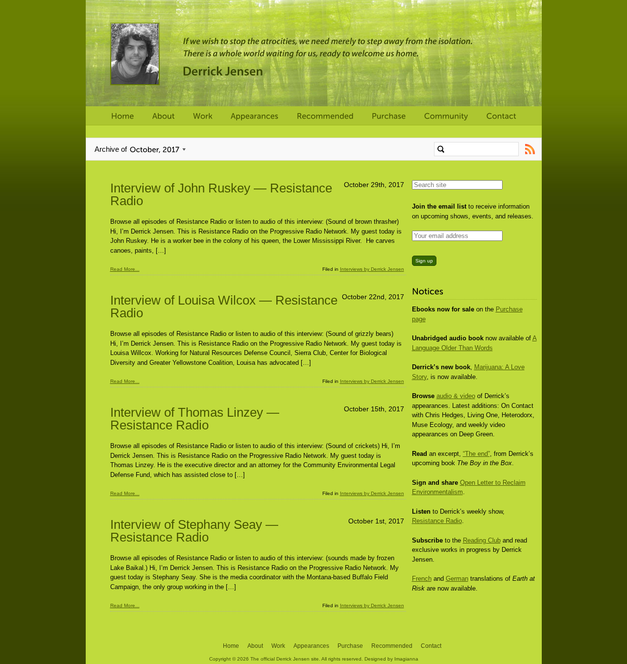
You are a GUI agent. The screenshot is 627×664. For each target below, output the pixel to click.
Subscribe (530, 149)
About (255, 645)
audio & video (455, 396)
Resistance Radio (437, 520)
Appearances (311, 645)
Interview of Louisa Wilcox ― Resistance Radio (224, 306)
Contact (431, 645)
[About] (163, 116)
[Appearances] (255, 116)
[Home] (122, 116)
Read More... (125, 269)
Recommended (391, 645)
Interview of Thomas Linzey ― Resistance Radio (194, 418)
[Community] (446, 116)
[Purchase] (389, 116)
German (457, 578)
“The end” (476, 453)
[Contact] (501, 116)
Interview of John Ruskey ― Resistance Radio (221, 194)
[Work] (202, 116)
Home (231, 645)
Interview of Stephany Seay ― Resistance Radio (194, 531)
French (422, 578)
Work (278, 645)
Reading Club (482, 540)
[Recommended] (325, 116)
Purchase (350, 645)
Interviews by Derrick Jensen (372, 269)
